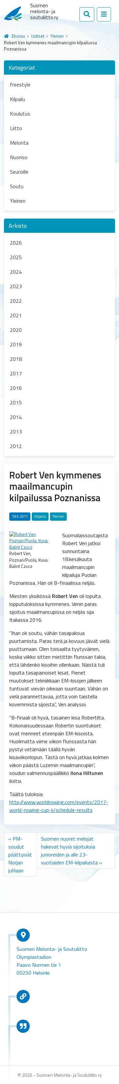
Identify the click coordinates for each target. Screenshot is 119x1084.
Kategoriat (22, 67)
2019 (16, 344)
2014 (16, 417)
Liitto (16, 128)
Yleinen (57, 36)
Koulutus (20, 114)
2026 (16, 243)
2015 (16, 402)
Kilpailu (17, 99)
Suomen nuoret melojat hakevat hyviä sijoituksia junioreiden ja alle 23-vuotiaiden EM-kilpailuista (69, 850)
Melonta (19, 143)
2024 (16, 272)
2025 (16, 257)
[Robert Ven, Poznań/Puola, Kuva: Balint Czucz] (32, 540)
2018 (16, 359)
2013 (16, 432)
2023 (16, 286)
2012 (16, 446)
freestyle (20, 84)
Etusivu (18, 36)
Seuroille (19, 172)
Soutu (16, 186)
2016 (16, 388)
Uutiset (37, 36)
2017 (16, 373)
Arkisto (18, 225)
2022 (16, 301)
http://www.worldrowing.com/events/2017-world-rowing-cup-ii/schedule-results (58, 806)
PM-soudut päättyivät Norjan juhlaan (20, 854)
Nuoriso (18, 157)
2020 (16, 330)
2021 (16, 315)
